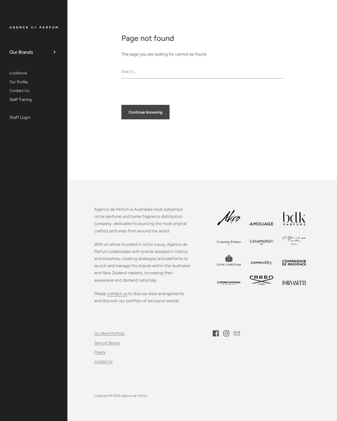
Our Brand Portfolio (109, 333)
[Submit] (280, 71)
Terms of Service (107, 343)
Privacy (100, 352)
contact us (117, 293)
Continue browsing (145, 112)
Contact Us (103, 361)
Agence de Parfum (134, 396)
